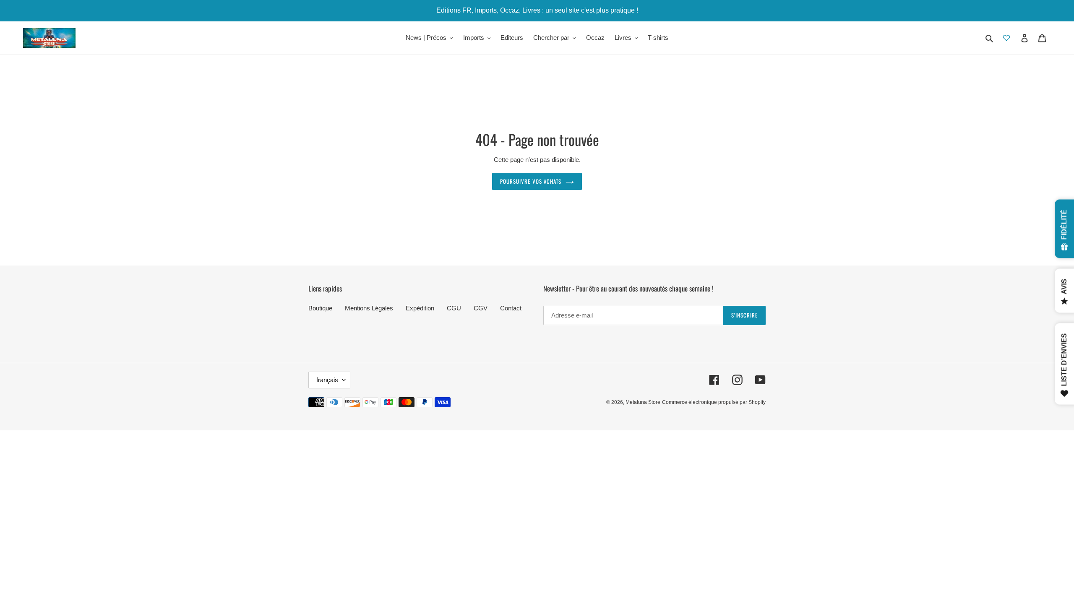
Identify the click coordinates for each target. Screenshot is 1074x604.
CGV (480, 308)
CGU (454, 308)
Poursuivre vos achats (530, 181)
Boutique (320, 308)
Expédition (420, 308)
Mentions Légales (369, 308)
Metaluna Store (643, 402)
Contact (510, 308)
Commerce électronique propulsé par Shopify (714, 402)
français (327, 379)
